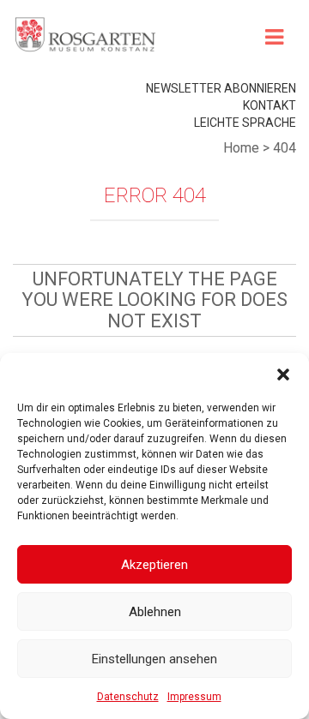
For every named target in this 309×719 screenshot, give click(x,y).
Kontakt (269, 105)
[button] (283, 374)
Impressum (194, 697)
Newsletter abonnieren (221, 88)
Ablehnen (155, 612)
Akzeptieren (154, 564)
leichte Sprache (245, 122)
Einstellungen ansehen (154, 659)
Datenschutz (128, 697)
